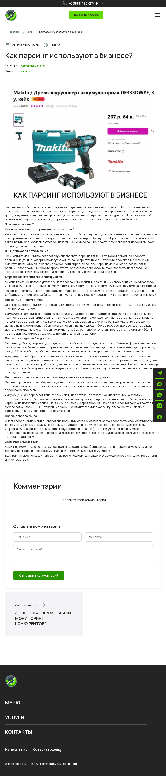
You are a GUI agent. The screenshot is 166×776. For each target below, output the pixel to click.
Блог (29, 32)
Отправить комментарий (38, 575)
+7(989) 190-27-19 (83, 3)
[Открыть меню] (158, 15)
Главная (15, 32)
